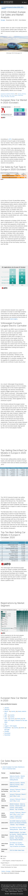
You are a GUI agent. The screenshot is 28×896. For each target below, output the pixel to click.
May (8, 95)
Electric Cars (22, 829)
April (5, 95)
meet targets (13, 319)
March (2, 95)
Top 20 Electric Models (16, 839)
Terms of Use (11, 890)
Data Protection (13, 891)
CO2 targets (11, 720)
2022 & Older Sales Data (17, 850)
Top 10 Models (19, 809)
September (20, 95)
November (7, 96)
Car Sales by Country (16, 827)
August (16, 95)
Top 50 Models (19, 838)
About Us (20, 891)
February (24, 93)
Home (3, 871)
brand (19, 711)
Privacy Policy (18, 890)
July (13, 95)
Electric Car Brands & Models (18, 822)
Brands (12, 824)
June (10, 95)
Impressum (4, 890)
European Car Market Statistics (8, 93)
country (13, 711)
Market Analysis (14, 804)
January (19, 93)
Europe (3, 20)
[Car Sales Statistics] (7, 2)
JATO (9, 139)
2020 (3, 858)
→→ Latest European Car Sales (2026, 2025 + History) (13, 8)
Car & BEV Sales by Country (18, 821)
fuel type (6, 729)
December (12, 96)
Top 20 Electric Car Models (17, 846)
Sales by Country (15, 776)
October (2, 96)
